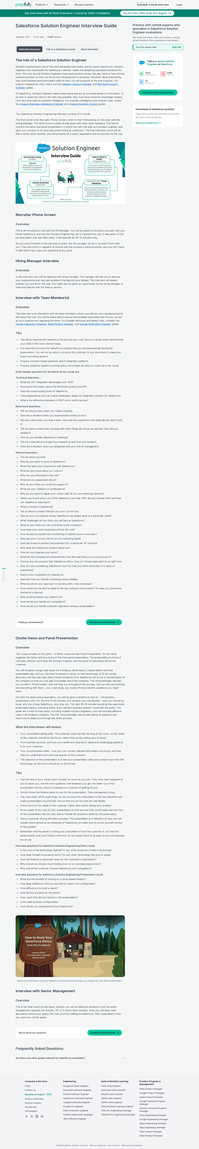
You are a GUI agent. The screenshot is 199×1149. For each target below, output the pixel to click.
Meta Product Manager (150, 1089)
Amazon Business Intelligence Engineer (41, 104)
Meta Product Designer (60, 324)
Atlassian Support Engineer (77, 84)
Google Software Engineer (76, 1086)
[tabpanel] (70, 560)
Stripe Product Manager (151, 1135)
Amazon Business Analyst (83, 104)
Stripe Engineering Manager (152, 1123)
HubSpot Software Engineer (76, 1102)
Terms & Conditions (97, 1145)
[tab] (29, 49)
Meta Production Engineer (75, 1110)
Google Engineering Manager (153, 1119)
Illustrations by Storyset (131, 1145)
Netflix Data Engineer (111, 1102)
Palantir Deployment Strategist (78, 1114)
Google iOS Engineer (73, 1106)
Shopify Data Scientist (112, 1094)
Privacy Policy (114, 1145)
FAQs (27, 1086)
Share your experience (147, 123)
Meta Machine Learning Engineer (117, 1106)
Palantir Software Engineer (76, 1094)
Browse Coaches (84, 4)
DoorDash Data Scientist (113, 1090)
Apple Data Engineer (111, 1098)
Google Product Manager (151, 1093)
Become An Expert (38, 1094)
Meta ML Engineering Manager (116, 1110)
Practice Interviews (34, 1099)
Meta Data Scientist (110, 1086)
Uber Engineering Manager (152, 1127)
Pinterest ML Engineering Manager (118, 1114)
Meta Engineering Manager (152, 1115)
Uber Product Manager (150, 1131)
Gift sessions (31, 1111)
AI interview (31, 1107)
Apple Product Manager (151, 1097)
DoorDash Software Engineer (77, 1090)
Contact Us (30, 1090)
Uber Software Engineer (74, 1118)
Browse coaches (33, 1103)
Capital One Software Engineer (78, 1098)
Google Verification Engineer (95, 324)
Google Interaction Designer (31, 324)
